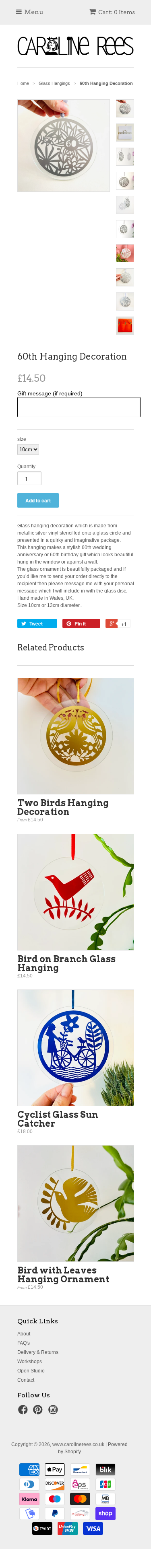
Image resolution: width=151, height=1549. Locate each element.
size (21, 439)
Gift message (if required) (50, 393)
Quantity (26, 466)
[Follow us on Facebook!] (24, 1412)
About (23, 1334)
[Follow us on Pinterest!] (39, 1412)
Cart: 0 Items (116, 12)
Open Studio (31, 1371)
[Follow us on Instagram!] (54, 1412)
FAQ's (23, 1343)
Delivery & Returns (37, 1352)
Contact (25, 1380)
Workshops (29, 1361)
